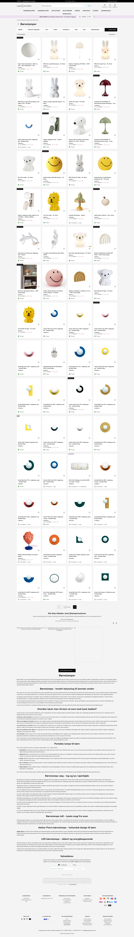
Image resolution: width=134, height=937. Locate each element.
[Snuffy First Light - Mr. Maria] (80, 93)
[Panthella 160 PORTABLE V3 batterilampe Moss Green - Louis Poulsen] (105, 131)
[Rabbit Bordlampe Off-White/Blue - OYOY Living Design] (54, 358)
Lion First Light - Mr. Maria (50, 215)
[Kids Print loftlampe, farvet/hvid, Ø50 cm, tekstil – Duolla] (80, 471)
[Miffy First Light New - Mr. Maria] (105, 55)
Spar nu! (73, 16)
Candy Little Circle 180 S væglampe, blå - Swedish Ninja (28, 140)
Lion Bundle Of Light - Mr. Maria (26, 328)
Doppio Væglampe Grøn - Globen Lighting (52, 140)
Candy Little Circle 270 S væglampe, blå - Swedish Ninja (53, 329)
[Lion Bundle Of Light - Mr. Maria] (29, 320)
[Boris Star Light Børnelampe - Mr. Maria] (80, 244)
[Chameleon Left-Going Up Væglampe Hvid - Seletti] (29, 244)
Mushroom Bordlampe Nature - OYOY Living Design (28, 291)
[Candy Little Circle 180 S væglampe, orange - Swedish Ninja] (54, 508)
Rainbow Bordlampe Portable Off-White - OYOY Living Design (103, 253)
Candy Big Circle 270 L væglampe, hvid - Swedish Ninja (79, 593)
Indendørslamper (29, 20)
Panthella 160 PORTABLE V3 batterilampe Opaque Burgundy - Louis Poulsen (105, 102)
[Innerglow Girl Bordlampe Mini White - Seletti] (54, 244)
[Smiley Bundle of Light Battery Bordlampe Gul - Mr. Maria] (105, 169)
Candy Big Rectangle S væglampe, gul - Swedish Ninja (29, 405)
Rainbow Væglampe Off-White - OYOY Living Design (79, 64)
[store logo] (24, 5)
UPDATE (84, 16)
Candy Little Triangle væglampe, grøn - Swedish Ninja (79, 555)
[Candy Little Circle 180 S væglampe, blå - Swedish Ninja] (29, 131)
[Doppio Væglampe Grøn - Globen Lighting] (54, 131)
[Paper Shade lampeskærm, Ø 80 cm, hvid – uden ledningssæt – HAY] (29, 55)
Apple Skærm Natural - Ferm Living (104, 215)
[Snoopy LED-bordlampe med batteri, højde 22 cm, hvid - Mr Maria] (80, 131)
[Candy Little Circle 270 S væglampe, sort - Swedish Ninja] (80, 396)
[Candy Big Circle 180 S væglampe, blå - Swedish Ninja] (29, 583)
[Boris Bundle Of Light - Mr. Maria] (105, 282)
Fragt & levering (67, 898)
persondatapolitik (72, 884)
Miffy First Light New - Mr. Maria (103, 64)
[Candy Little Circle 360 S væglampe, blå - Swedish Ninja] (54, 471)
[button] (38, 59)
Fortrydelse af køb (67, 902)
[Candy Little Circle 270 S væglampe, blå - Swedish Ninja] (54, 320)
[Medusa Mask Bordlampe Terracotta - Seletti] (29, 546)
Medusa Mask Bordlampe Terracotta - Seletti (28, 555)
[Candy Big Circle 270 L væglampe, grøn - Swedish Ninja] (29, 471)
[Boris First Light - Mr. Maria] (29, 169)
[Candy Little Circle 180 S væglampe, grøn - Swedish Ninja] (54, 434)
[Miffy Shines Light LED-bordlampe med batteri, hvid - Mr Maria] (29, 93)
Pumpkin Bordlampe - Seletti (77, 215)
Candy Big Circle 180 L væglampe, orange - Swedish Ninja (103, 481)
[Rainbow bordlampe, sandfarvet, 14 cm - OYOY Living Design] (80, 282)
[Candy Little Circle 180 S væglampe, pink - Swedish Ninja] (105, 320)
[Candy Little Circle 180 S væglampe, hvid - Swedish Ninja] (80, 434)
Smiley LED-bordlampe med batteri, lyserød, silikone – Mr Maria (53, 291)
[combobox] (63, 5)
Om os (67, 919)
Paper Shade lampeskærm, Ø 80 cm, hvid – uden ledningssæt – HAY (28, 64)
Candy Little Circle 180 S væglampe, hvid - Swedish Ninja (79, 443)
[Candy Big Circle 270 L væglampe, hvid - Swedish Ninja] (80, 583)
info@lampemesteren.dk (26, 899)
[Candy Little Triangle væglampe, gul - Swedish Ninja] (29, 434)
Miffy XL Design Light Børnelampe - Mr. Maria (54, 102)
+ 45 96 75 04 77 (26, 898)
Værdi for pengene (107, 921)
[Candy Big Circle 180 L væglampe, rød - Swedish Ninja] (29, 508)
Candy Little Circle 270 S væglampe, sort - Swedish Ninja (79, 405)
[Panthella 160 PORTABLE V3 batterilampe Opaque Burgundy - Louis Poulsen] (105, 93)
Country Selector (67, 924)
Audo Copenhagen (107, 919)
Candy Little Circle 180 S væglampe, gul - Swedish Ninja (79, 329)
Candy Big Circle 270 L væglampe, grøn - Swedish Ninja (29, 481)
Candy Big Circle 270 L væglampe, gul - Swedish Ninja (105, 405)
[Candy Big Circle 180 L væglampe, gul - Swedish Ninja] (54, 396)
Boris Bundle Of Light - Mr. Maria (103, 291)
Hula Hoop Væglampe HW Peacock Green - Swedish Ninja (53, 593)
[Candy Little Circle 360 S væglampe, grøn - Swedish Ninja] (105, 546)
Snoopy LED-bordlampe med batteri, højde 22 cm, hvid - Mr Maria (79, 140)
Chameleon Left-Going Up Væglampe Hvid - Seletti (28, 253)
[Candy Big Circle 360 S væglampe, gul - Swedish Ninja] (105, 434)
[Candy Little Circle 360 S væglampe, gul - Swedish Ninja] (105, 358)
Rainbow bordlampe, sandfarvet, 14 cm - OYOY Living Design (79, 291)
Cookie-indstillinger (87, 920)
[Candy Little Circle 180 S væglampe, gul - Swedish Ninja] (80, 320)
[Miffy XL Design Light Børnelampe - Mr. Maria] (54, 93)
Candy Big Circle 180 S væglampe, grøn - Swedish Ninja (80, 517)
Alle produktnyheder (108, 924)
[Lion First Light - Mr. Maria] (54, 207)
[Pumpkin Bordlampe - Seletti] (80, 207)
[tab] (21, 29)
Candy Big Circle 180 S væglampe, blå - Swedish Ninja (29, 593)
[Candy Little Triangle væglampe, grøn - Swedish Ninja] (80, 546)
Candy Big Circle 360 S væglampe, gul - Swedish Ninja (105, 443)
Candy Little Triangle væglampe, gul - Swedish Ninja (28, 443)
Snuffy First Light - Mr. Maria (77, 101)
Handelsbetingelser (67, 921)
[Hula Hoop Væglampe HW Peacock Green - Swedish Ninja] (54, 583)
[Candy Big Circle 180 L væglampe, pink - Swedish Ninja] (29, 358)
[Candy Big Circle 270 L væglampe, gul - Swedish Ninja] (105, 396)
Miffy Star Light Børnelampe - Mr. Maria (54, 64)
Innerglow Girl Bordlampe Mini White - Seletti (54, 253)
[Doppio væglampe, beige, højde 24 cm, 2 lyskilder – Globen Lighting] (29, 207)
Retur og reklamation (67, 899)
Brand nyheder (87, 921)
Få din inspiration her (66, 670)
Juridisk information (67, 920)
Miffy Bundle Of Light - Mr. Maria (78, 177)
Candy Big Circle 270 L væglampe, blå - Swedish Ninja (79, 367)
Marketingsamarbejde (87, 924)
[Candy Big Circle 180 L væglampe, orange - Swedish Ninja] (105, 471)
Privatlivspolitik (67, 923)
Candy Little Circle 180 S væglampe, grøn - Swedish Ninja (53, 443)
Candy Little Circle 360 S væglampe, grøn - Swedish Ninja (104, 555)
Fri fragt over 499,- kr (87, 901)
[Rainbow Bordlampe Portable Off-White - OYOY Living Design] (105, 244)
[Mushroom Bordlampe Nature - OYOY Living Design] (29, 282)
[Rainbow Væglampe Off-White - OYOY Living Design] (80, 55)
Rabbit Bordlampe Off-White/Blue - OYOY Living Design (53, 367)
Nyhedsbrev (87, 898)
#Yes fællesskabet (87, 919)
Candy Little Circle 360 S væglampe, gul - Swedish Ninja (104, 367)
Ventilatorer (55, 10)
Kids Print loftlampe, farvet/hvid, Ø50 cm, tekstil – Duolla (79, 481)
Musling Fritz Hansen (108, 920)
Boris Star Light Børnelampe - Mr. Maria (80, 253)
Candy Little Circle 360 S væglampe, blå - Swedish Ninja (53, 481)
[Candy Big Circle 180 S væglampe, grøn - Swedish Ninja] (80, 508)
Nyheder (95, 10)
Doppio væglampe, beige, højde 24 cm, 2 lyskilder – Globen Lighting (28, 216)
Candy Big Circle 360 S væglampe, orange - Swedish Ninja (52, 555)
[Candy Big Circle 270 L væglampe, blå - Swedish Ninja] (80, 358)
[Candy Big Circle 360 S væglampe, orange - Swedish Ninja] (54, 546)
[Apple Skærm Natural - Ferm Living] (105, 207)
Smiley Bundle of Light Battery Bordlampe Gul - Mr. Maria (102, 178)
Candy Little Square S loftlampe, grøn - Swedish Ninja (105, 593)
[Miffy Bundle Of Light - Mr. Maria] (80, 169)
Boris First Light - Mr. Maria (25, 177)
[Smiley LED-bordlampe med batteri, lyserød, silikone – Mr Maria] (54, 282)
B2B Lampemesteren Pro (87, 923)
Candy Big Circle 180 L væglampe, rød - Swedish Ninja (29, 517)
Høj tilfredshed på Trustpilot (28, 1)
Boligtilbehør (107, 923)
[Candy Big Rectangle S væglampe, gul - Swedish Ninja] (29, 396)
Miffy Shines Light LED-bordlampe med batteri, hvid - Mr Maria (28, 102)
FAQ (26, 901)
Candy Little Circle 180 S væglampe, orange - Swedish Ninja (53, 517)
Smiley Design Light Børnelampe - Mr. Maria (53, 178)
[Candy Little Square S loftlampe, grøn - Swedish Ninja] (105, 583)
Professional (67, 14)
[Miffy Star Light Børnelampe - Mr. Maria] (54, 55)
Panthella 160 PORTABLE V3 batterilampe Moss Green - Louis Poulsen (103, 140)
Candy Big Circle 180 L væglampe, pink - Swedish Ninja (28, 367)
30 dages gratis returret (87, 899)
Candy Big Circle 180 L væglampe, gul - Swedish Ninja (54, 405)
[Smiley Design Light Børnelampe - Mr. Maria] (54, 169)
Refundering (67, 901)
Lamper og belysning (21, 20)
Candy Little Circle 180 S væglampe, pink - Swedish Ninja (104, 329)
